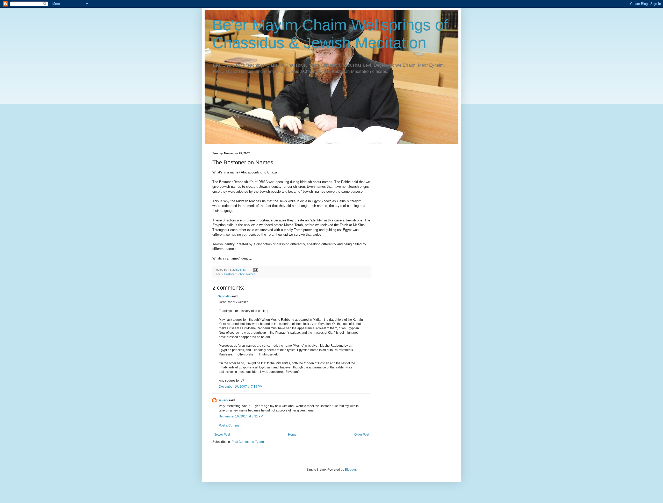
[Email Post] (255, 269)
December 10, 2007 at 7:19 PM (240, 386)
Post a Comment (230, 425)
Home (292, 434)
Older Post (361, 434)
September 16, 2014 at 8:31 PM (241, 416)
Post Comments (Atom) (248, 442)
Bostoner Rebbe (234, 274)
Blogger (350, 469)
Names (250, 274)
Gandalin (224, 296)
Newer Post (222, 434)
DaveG (223, 400)
